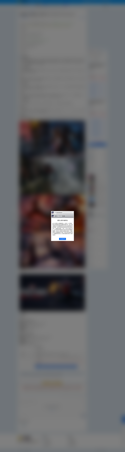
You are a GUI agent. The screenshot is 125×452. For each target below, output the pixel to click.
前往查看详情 (62, 238)
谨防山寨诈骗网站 (62, 220)
